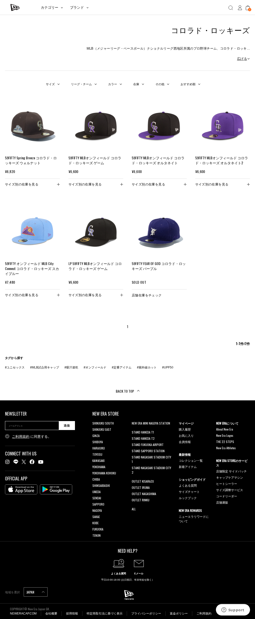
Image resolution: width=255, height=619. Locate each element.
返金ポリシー (179, 613)
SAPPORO (98, 504)
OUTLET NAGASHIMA (144, 494)
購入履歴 (185, 429)
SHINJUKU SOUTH (103, 423)
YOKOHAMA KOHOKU (104, 473)
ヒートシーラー (226, 483)
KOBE (95, 523)
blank (135, 429)
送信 (67, 425)
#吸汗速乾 (71, 367)
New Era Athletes (226, 448)
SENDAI (96, 498)
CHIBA (96, 479)
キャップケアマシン (229, 477)
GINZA (96, 436)
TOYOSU (97, 454)
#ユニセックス (15, 367)
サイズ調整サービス (229, 490)
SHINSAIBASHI (101, 485)
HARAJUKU (98, 448)
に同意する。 (31, 437)
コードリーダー (226, 496)
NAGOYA (97, 510)
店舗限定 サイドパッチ (231, 471)
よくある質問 (188, 485)
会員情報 (185, 442)
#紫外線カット (147, 367)
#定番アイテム (121, 367)
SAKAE (96, 517)
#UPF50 (167, 367)
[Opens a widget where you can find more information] (233, 610)
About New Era (224, 429)
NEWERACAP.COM (23, 613)
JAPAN (30, 592)
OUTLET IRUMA (141, 487)
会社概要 (51, 613)
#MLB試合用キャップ (44, 367)
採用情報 (72, 613)
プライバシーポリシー (146, 613)
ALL (134, 509)
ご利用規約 (20, 437)
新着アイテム (188, 466)
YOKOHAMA (98, 467)
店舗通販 (222, 502)
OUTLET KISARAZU (143, 481)
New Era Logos (224, 435)
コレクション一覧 (191, 460)
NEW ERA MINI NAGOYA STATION (151, 423)
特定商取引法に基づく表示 (105, 613)
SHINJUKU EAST (101, 429)
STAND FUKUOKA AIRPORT (148, 444)
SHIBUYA (97, 442)
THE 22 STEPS (225, 442)
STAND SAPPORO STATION (148, 451)
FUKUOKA (97, 529)
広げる (242, 59)
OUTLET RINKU (140, 500)
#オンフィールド (95, 367)
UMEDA (96, 492)
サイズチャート (189, 491)
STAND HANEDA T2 (143, 438)
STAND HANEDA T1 (143, 432)
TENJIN (96, 535)
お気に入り (186, 435)
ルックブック (188, 498)
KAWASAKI (98, 460)
